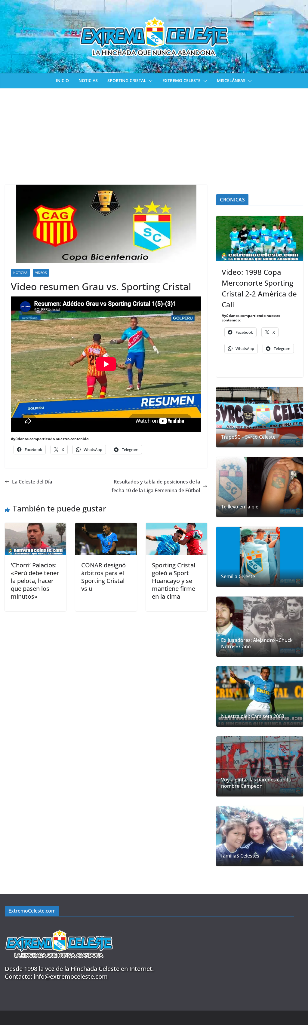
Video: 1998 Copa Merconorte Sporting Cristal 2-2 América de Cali (259, 288)
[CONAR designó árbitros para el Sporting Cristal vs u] (106, 527)
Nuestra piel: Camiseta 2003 (252, 716)
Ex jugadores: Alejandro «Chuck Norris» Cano (257, 643)
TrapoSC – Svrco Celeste (248, 437)
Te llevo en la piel (240, 507)
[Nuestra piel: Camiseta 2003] (259, 696)
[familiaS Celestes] (259, 836)
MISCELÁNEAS (231, 80)
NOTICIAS (88, 80)
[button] (149, 80)
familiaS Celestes (240, 856)
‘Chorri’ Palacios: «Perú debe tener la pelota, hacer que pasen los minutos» (35, 580)
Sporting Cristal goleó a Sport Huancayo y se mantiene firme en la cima (173, 580)
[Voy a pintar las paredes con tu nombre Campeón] (259, 766)
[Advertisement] (154, 133)
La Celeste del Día (32, 481)
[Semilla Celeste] (259, 557)
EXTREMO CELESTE (181, 80)
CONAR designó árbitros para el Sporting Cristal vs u (103, 577)
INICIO (62, 80)
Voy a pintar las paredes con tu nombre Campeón (256, 783)
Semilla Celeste (238, 576)
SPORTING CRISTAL (126, 80)
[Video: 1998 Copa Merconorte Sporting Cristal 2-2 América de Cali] (259, 239)
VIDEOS (41, 273)
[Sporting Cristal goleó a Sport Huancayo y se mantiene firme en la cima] (176, 527)
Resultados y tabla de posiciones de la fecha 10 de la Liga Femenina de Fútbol (156, 486)
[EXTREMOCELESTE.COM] (59, 926)
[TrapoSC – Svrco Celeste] (259, 417)
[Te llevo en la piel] (259, 487)
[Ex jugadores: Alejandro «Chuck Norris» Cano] (259, 627)
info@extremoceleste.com (71, 976)
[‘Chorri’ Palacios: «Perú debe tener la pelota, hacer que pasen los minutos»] (35, 527)
